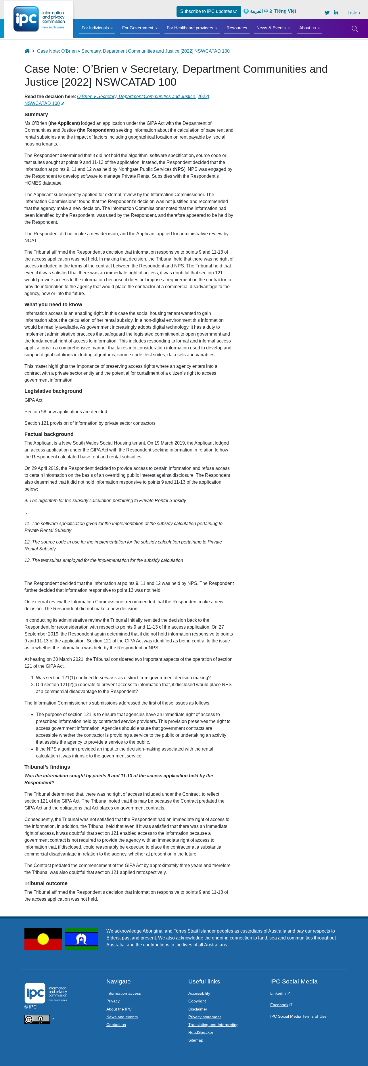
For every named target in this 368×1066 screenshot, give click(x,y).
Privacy (113, 1001)
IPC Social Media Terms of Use (298, 1016)
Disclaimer (197, 1009)
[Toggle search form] (354, 28)
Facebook (279, 1004)
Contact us (116, 1024)
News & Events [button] (271, 27)
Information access (123, 993)
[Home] (38, 19)
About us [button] (307, 27)
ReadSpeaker (200, 1032)
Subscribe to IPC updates (206, 11)
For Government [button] (137, 27)
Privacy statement (204, 1017)
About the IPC (119, 1009)
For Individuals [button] (95, 27)
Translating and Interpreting (213, 1024)
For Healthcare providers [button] (190, 27)
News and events (122, 1017)
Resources (237, 27)
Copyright (197, 1001)
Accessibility (199, 993)
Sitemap (195, 1040)
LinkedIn (278, 993)
